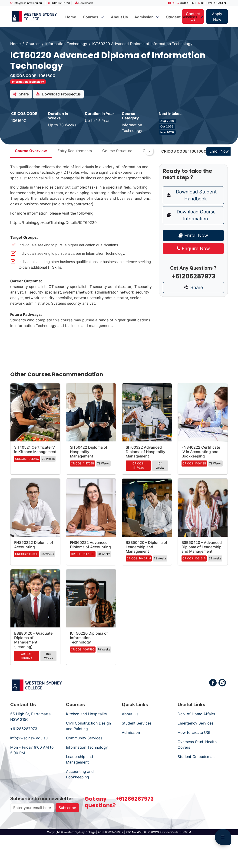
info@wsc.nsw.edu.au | (29, 3)
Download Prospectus (60, 94)
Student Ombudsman (196, 756)
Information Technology (66, 43)
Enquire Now (195, 248)
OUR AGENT (188, 3)
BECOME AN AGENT (214, 3)
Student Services (137, 723)
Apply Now (217, 16)
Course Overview (31, 150)
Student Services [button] (182, 17)
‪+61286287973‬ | (61, 3)
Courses (33, 43)
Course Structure (117, 150)
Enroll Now (195, 235)
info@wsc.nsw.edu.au (29, 738)
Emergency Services (195, 723)
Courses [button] (91, 17)
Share (23, 94)
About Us (119, 17)
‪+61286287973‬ (23, 728)
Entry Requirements (74, 150)
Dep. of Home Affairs (196, 714)
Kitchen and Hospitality (86, 714)
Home (70, 17)
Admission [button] (144, 17)
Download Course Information (195, 215)
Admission (131, 732)
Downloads (85, 3)
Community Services (84, 738)
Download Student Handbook (196, 195)
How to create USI (194, 732)
